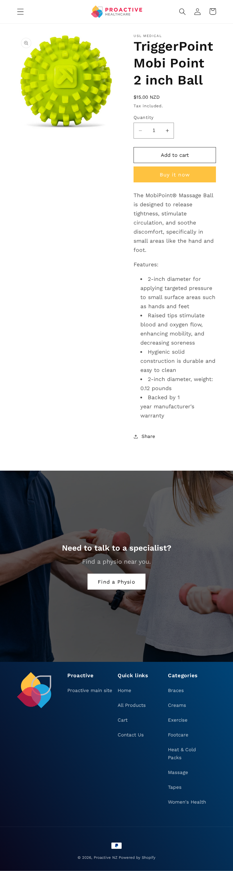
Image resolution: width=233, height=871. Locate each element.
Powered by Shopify (137, 857)
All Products (132, 705)
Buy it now (175, 175)
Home (124, 690)
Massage (178, 772)
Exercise (178, 720)
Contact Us (131, 735)
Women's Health (187, 802)
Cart (123, 720)
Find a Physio (116, 582)
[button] (20, 11)
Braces (176, 690)
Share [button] (148, 436)
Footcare (178, 735)
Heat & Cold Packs (182, 753)
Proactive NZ (105, 857)
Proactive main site (89, 690)
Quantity (144, 117)
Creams (177, 705)
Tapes (175, 787)
